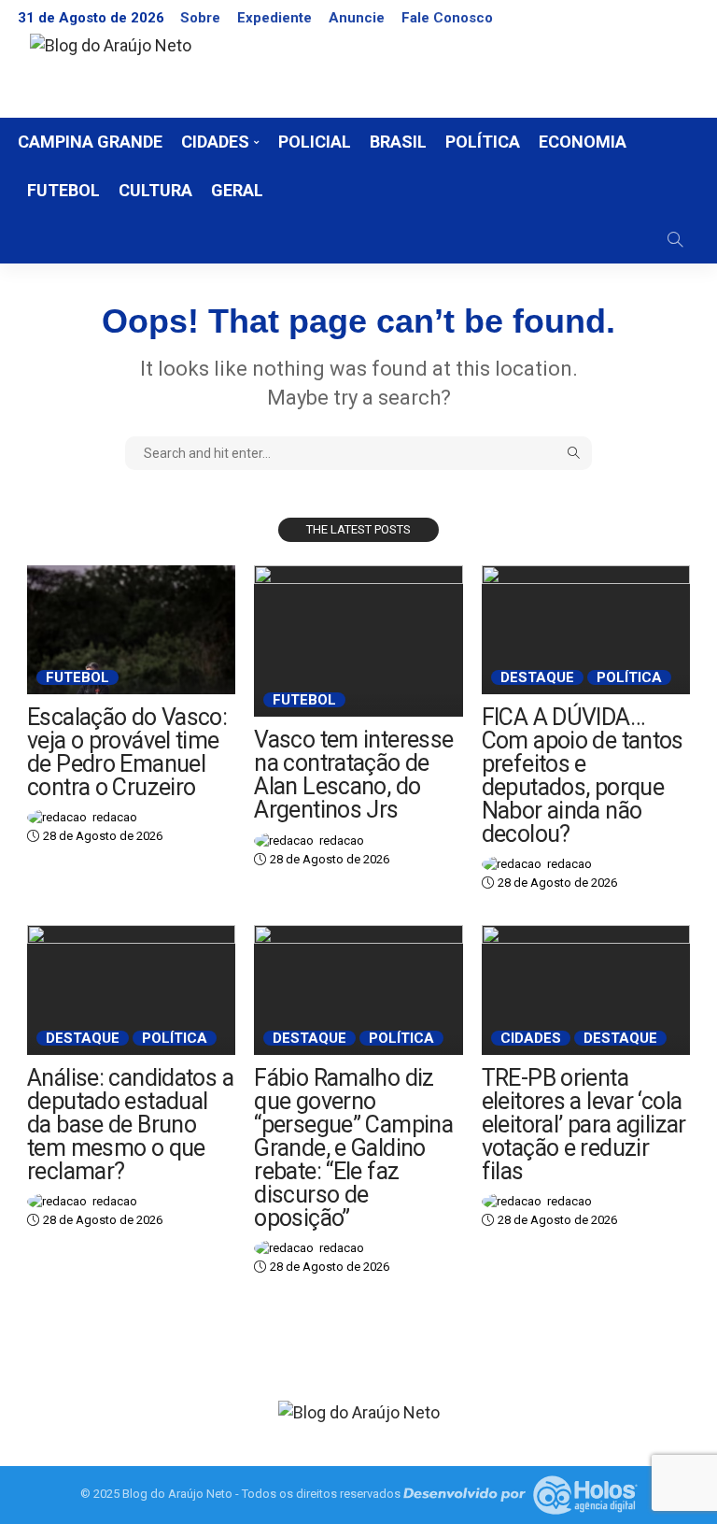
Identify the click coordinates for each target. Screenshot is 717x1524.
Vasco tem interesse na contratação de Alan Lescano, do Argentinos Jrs (353, 774)
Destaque (537, 677)
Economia (582, 141)
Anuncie (357, 17)
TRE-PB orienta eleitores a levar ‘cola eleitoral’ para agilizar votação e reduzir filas (584, 1124)
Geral (237, 190)
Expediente (274, 17)
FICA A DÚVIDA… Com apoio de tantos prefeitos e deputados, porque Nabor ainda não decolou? (582, 775)
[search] (675, 239)
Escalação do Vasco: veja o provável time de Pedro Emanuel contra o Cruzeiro (127, 752)
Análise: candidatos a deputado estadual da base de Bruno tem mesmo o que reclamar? (130, 1124)
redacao (114, 817)
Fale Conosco (447, 17)
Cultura (155, 190)
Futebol (63, 190)
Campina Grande (90, 141)
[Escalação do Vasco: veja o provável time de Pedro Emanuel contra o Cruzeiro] (131, 629)
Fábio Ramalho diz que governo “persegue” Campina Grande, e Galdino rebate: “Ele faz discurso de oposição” (353, 1148)
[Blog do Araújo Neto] (359, 1410)
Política (482, 141)
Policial (314, 141)
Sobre (200, 17)
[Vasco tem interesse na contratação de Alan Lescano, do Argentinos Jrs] (358, 641)
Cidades (215, 141)
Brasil (398, 141)
